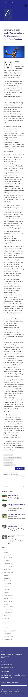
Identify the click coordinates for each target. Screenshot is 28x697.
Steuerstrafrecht (7, 474)
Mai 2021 (6, 575)
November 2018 (8, 610)
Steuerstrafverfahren (10, 465)
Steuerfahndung (9, 462)
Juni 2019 (6, 604)
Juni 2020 (6, 587)
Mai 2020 (6, 589)
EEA (6, 455)
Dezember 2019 (8, 595)
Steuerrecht (15, 472)
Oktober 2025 (8, 558)
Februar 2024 (8, 566)
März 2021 (7, 578)
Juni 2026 (6, 552)
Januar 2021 (7, 584)
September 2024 (9, 564)
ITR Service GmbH (19, 693)
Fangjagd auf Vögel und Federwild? (16, 514)
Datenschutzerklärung (13, 0)
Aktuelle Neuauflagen (13, 495)
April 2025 (7, 561)
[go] (24, 486)
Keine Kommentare (20, 476)
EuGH (11, 455)
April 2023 (7, 569)
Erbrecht (6, 628)
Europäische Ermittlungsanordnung (13, 457)
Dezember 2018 (8, 607)
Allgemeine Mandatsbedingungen (9, 2)
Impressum (4, 0)
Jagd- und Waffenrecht (10, 631)
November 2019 (8, 598)
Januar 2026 (7, 555)
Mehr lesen (20, 468)
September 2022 (9, 572)
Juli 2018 (6, 618)
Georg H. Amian (18, 43)
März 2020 (7, 592)
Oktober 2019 (8, 601)
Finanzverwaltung (9, 460)
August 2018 (7, 615)
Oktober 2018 (8, 612)
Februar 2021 (8, 581)
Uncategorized (14, 474)
